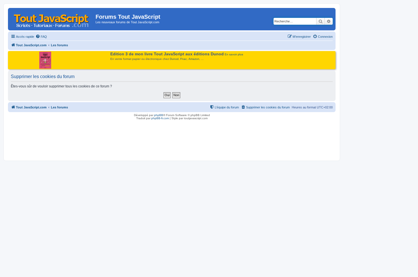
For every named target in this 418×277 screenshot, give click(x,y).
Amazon (194, 58)
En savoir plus (234, 54)
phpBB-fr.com (160, 118)
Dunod (174, 58)
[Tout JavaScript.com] (52, 18)
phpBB (158, 115)
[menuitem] (41, 36)
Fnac (183, 58)
